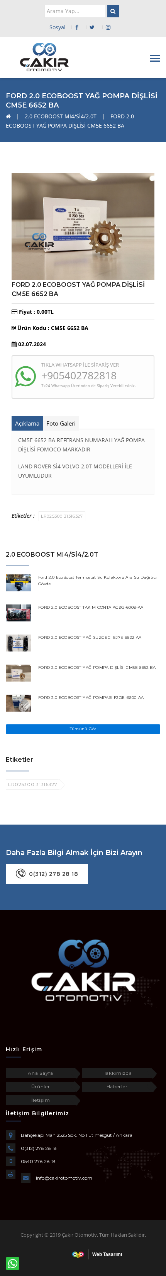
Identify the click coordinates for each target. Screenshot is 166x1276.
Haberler (117, 1086)
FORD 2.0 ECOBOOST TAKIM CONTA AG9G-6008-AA (91, 607)
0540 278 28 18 (38, 1161)
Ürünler (40, 1086)
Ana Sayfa (40, 1073)
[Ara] (113, 11)
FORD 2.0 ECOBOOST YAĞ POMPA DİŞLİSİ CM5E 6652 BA (97, 667)
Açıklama (27, 423)
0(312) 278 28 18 (39, 1148)
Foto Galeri (61, 423)
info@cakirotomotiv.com (64, 1178)
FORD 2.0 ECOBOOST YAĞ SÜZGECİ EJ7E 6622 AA (90, 637)
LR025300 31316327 (62, 516)
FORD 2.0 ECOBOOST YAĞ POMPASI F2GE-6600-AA (91, 697)
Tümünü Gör (83, 728)
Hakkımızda (117, 1073)
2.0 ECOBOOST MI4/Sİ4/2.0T (61, 116)
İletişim (40, 1100)
